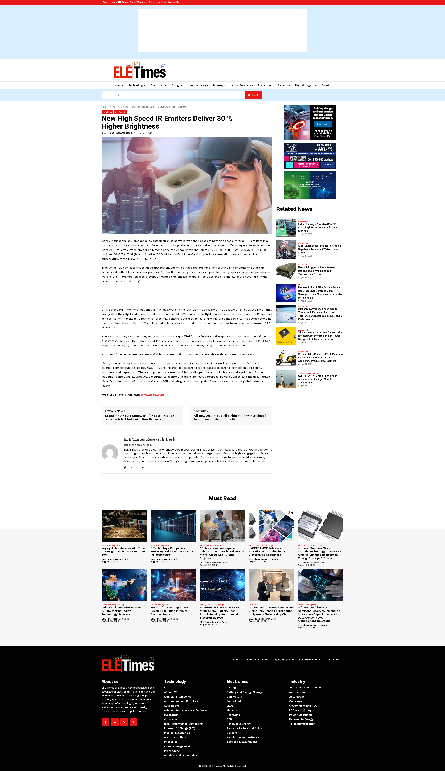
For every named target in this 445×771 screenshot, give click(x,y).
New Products (120, 112)
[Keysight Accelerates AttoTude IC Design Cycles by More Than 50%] (124, 526)
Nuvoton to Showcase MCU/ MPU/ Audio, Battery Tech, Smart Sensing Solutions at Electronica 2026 (219, 612)
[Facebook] (124, 467)
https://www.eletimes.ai (137, 444)
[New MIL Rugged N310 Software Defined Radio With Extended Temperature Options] (286, 271)
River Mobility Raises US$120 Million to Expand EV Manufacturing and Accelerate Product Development (320, 357)
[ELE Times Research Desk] (110, 452)
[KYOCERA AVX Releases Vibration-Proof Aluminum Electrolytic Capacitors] (271, 526)
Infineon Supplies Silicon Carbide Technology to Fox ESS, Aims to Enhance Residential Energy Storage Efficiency (320, 553)
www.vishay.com (152, 394)
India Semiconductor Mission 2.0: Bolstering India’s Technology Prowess (122, 611)
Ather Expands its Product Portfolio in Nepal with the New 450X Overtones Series (320, 249)
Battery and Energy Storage (261, 545)
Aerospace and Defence (308, 373)
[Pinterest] (124, 722)
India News (123, 106)
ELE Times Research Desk (117, 133)
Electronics (303, 285)
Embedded (303, 330)
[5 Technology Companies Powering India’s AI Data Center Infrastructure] (173, 526)
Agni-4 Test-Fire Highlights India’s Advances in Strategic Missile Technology (318, 379)
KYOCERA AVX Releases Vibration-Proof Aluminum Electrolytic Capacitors (267, 551)
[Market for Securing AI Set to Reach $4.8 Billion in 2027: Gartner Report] (173, 585)
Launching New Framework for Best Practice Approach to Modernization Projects (139, 417)
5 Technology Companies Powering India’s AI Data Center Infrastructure (173, 551)
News (112, 106)
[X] (137, 467)
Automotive (303, 222)
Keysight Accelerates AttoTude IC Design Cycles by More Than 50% (123, 551)
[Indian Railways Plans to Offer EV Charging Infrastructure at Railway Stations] (286, 228)
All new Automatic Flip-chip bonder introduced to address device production (230, 417)
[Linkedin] (131, 467)
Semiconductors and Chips (310, 545)
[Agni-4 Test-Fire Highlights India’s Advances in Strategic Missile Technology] (286, 379)
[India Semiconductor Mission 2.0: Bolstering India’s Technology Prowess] (124, 585)
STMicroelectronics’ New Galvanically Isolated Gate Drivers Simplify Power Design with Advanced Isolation (320, 336)
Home (105, 106)
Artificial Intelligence (111, 545)
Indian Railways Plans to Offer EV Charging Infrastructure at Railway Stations (317, 227)
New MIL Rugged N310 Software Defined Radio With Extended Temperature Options (316, 271)
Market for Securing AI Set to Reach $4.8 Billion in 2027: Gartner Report (171, 611)
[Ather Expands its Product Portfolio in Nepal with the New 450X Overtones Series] (286, 249)
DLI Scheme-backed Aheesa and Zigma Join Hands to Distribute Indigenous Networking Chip (271, 611)
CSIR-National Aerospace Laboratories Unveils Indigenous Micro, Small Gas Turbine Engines (222, 553)
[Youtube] (143, 467)
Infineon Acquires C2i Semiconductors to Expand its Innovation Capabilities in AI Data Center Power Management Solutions (319, 614)
